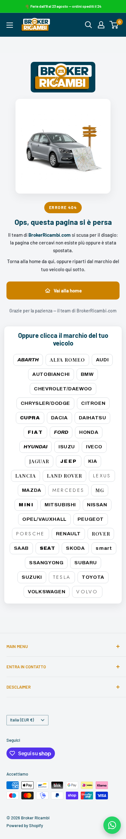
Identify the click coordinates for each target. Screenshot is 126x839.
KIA (92, 461)
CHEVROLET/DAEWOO (63, 388)
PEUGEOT (91, 519)
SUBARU (85, 562)
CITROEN (93, 403)
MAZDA (31, 490)
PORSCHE (30, 533)
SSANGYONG (46, 562)
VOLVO (87, 591)
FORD (61, 432)
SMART (104, 548)
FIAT (35, 432)
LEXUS (102, 475)
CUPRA (30, 417)
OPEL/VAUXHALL (44, 519)
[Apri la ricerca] (88, 24)
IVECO (94, 446)
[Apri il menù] (9, 25)
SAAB (21, 548)
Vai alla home (68, 290)
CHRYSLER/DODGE (45, 403)
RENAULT (68, 533)
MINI (26, 504)
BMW (87, 374)
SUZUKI (32, 577)
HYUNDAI (35, 446)
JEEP (68, 461)
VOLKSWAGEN (46, 591)
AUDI (102, 359)
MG (99, 490)
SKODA (75, 548)
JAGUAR (39, 461)
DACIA (59, 417)
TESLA (62, 577)
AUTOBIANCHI (51, 374)
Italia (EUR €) (22, 719)
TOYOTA (93, 577)
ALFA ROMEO (67, 360)
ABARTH (28, 359)
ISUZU (66, 446)
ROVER (101, 533)
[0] (114, 25)
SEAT (47, 548)
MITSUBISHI (60, 504)
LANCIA (25, 475)
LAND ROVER (64, 475)
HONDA (88, 432)
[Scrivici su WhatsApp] (112, 825)
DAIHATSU (92, 417)
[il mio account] (101, 24)
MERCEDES (68, 490)
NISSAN (97, 504)
